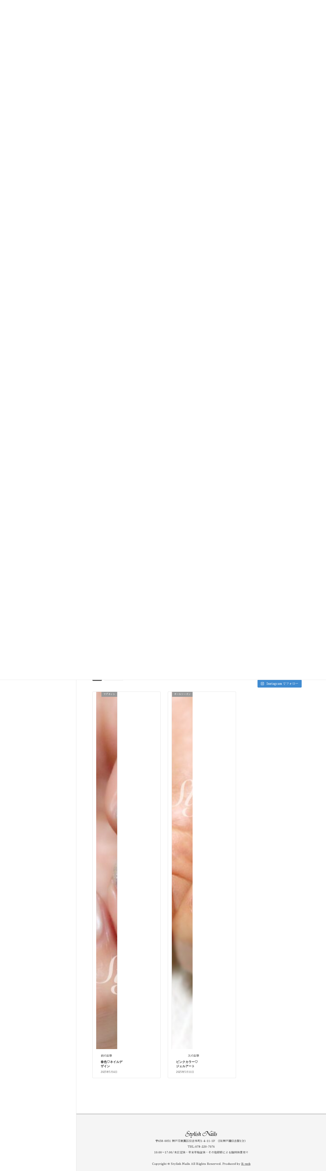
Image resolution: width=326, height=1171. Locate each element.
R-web (246, 1163)
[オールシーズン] (182, 870)
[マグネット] (106, 870)
